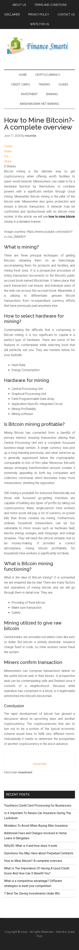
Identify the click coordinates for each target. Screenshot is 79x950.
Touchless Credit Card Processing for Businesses (37, 805)
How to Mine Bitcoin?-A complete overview (33, 861)
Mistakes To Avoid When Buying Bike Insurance (36, 825)
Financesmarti (39, 45)
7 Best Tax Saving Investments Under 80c (32, 893)
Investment (25, 772)
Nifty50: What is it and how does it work (30, 846)
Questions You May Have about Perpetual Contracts (38, 853)
